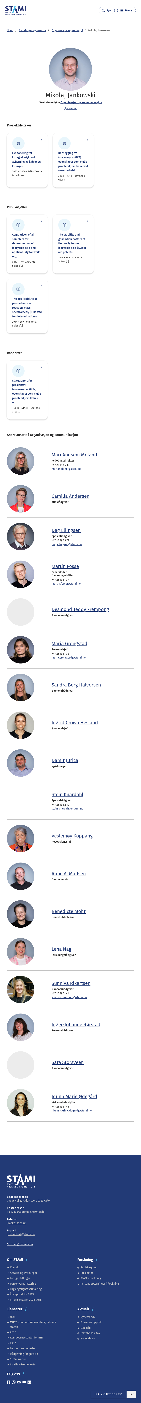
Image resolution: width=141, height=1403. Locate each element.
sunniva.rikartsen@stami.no (69, 997)
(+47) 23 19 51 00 (16, 1223)
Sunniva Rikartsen (71, 983)
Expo (13, 1343)
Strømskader (18, 1359)
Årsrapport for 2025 (22, 1294)
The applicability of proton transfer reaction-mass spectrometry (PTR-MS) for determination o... (27, 307)
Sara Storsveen (68, 1062)
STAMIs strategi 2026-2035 (26, 1299)
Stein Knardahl (67, 794)
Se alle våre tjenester (23, 1364)
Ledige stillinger (20, 1278)
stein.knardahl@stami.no (67, 808)
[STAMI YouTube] (25, 1382)
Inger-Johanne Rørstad (76, 1024)
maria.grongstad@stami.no (69, 657)
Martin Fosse (65, 566)
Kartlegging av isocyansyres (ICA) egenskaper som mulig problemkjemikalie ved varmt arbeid (73, 161)
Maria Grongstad (69, 643)
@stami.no (70, 108)
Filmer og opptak (91, 1322)
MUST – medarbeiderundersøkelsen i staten (33, 1324)
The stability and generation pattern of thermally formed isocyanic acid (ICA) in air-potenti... (72, 243)
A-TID (13, 1332)
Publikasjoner (88, 1267)
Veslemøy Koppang (72, 836)
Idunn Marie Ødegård (74, 1096)
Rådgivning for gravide (24, 1353)
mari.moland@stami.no (66, 468)
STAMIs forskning (90, 1278)
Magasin (85, 1327)
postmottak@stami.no (21, 1234)
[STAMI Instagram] (14, 1382)
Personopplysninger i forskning (99, 1283)
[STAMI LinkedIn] (30, 1382)
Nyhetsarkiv (87, 1317)
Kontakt (15, 1267)
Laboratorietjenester (23, 1348)
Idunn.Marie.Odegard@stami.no (72, 1110)
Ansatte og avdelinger (23, 1272)
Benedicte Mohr (69, 911)
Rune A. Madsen (69, 873)
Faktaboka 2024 (90, 1333)
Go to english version (20, 1244)
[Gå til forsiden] (15, 14)
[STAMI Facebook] (9, 1382)
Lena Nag (61, 949)
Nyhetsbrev (87, 1338)
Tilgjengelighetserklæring (26, 1289)
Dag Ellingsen (66, 530)
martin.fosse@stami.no (66, 583)
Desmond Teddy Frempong (80, 609)
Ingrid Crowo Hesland (75, 722)
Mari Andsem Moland (74, 455)
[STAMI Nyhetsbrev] (19, 1382)
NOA (12, 1317)
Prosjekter (86, 1272)
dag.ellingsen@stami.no (67, 544)
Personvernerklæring (23, 1283)
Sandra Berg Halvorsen (76, 685)
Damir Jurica (65, 760)
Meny (128, 10)
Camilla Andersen (70, 496)
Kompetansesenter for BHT (26, 1337)
